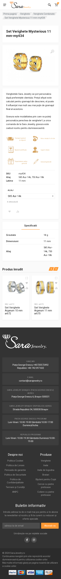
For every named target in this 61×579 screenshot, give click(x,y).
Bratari (45, 474)
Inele (45, 465)
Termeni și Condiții (15, 487)
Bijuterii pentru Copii (46, 479)
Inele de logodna (45, 470)
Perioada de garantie (15, 470)
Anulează (13, 202)
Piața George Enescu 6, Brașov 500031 (31, 396)
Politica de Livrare (15, 465)
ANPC (15, 491)
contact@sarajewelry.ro (30, 381)
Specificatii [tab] (30, 225)
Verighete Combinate (44, 14)
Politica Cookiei (15, 460)
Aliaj (10, 190)
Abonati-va (50, 525)
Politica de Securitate (15, 474)
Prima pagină (10, 14)
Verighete (25, 14)
